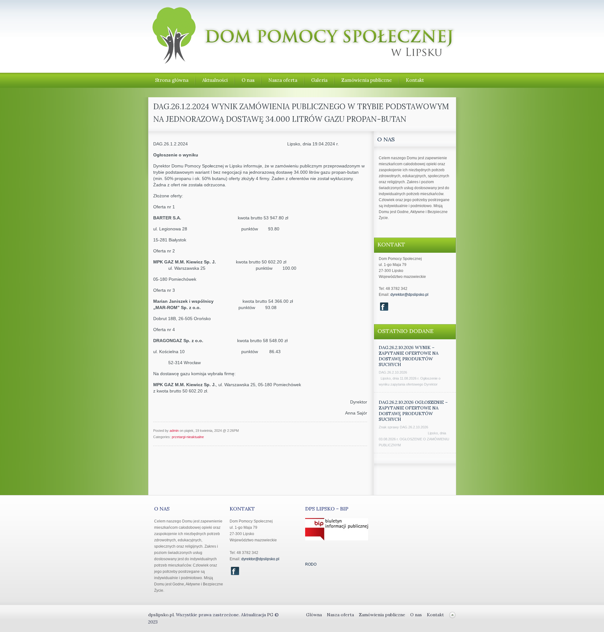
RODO (310, 564)
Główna (314, 615)
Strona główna (171, 80)
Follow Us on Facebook (384, 306)
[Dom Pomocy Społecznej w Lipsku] (302, 61)
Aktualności (215, 80)
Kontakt (415, 80)
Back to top (452, 614)
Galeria (319, 80)
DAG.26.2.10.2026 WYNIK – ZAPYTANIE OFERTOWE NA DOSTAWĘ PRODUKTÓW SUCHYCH (409, 356)
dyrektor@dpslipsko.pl (409, 294)
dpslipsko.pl (161, 615)
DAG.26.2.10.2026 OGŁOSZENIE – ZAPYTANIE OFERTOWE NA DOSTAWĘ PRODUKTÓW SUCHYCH (413, 410)
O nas (248, 80)
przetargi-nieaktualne (188, 437)
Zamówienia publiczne (366, 80)
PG (271, 615)
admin (174, 430)
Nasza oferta (282, 80)
